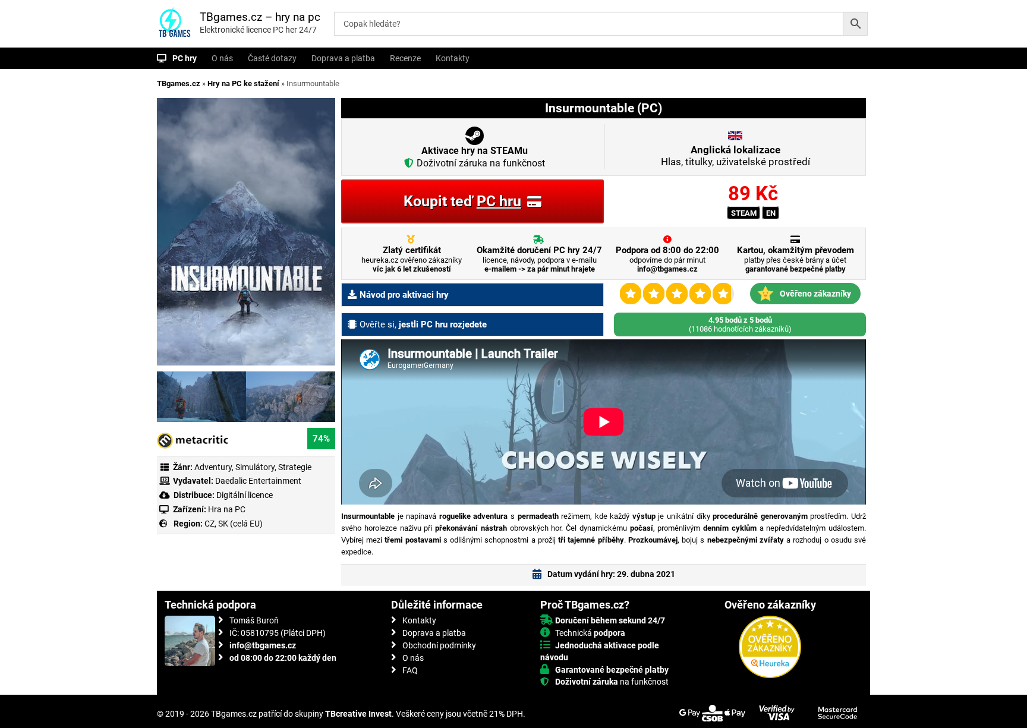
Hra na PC (225, 509)
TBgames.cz (178, 83)
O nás (222, 58)
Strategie (294, 467)
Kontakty (453, 58)
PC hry (184, 58)
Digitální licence (244, 495)
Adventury (213, 467)
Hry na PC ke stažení (243, 83)
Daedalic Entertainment (258, 481)
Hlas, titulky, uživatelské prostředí (735, 156)
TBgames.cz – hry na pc (260, 17)
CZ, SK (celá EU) (233, 523)
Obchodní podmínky (439, 645)
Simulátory (255, 467)
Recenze (405, 58)
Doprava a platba (343, 58)
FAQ (410, 670)
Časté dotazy (272, 58)
